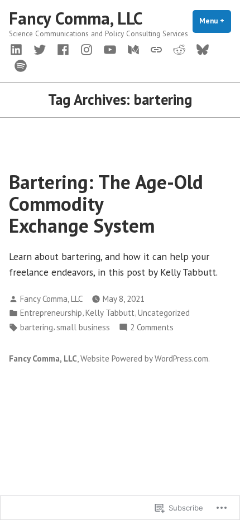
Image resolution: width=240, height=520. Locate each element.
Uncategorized (164, 312)
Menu (215, 21)
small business (83, 327)
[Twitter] (39, 49)
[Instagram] (86, 49)
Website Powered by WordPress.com (144, 358)
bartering (36, 327)
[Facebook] (63, 49)
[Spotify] (18, 65)
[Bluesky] (202, 49)
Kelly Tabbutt (110, 312)
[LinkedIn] (18, 49)
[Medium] (133, 49)
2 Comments (152, 327)
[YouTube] (110, 49)
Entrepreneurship (51, 312)
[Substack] (156, 48)
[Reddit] (179, 49)
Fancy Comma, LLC (76, 18)
